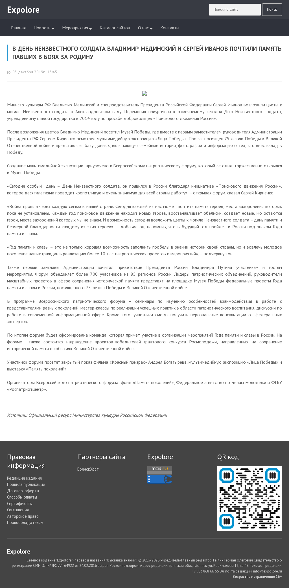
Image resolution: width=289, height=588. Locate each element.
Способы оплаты (22, 497)
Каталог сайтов (115, 27)
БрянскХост (88, 469)
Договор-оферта (23, 490)
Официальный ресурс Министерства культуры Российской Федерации (97, 415)
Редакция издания (24, 478)
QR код (228, 456)
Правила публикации (26, 484)
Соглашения (18, 509)
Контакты (169, 27)
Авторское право (23, 516)
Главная (18, 27)
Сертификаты (19, 503)
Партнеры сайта (101, 456)
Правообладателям (25, 522)
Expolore (160, 456)
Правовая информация (26, 461)
